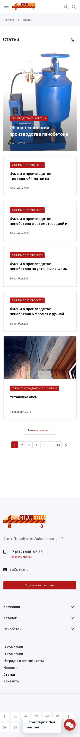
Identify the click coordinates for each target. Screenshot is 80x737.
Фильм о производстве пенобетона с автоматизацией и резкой (38, 221)
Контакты (11, 681)
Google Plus (4, 727)
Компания (11, 607)
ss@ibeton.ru (19, 569)
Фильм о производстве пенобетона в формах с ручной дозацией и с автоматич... (37, 311)
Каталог (10, 618)
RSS (72, 40)
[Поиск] (74, 7)
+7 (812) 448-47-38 (26, 552)
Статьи (9, 675)
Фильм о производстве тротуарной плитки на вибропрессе (30, 176)
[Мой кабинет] (66, 7)
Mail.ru (15, 727)
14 (58, 445)
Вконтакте (15, 716)
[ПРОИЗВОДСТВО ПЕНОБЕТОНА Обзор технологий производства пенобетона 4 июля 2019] (40, 102)
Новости (10, 668)
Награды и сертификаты (23, 661)
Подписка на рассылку (40, 585)
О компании (13, 647)
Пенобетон (12, 629)
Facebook (4, 716)
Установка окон (23, 397)
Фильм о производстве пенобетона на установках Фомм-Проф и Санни (39, 266)
